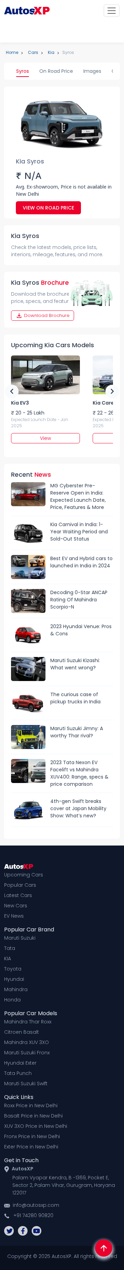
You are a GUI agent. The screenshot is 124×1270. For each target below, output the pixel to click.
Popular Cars (20, 885)
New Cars (15, 905)
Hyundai (14, 979)
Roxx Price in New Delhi (31, 1105)
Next (112, 391)
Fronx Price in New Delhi (32, 1136)
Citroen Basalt (21, 1032)
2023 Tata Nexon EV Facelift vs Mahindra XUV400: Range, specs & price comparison (79, 773)
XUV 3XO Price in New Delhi (35, 1126)
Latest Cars (18, 895)
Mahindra (16, 989)
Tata (9, 948)
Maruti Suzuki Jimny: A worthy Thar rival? (76, 732)
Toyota (12, 968)
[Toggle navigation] (112, 10)
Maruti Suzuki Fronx (27, 1052)
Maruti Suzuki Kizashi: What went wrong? (75, 664)
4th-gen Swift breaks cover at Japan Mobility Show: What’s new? (78, 808)
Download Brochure (46, 315)
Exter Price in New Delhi (31, 1146)
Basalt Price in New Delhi (33, 1115)
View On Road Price (48, 207)
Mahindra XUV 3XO (26, 1042)
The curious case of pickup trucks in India (75, 698)
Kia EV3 (20, 402)
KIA (7, 958)
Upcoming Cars (23, 874)
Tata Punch (18, 1073)
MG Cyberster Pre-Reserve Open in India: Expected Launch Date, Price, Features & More (78, 496)
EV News (14, 915)
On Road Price (56, 71)
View (45, 438)
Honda (12, 999)
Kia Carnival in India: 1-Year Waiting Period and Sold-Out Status (79, 531)
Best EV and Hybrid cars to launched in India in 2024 (81, 562)
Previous (12, 391)
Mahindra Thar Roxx (27, 1021)
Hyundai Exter (20, 1062)
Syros (22, 71)
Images (92, 71)
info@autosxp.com (36, 1205)
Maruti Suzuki (19, 937)
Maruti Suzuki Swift (26, 1083)
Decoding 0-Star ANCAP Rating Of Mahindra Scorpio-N (78, 599)
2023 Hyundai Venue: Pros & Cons (81, 630)
